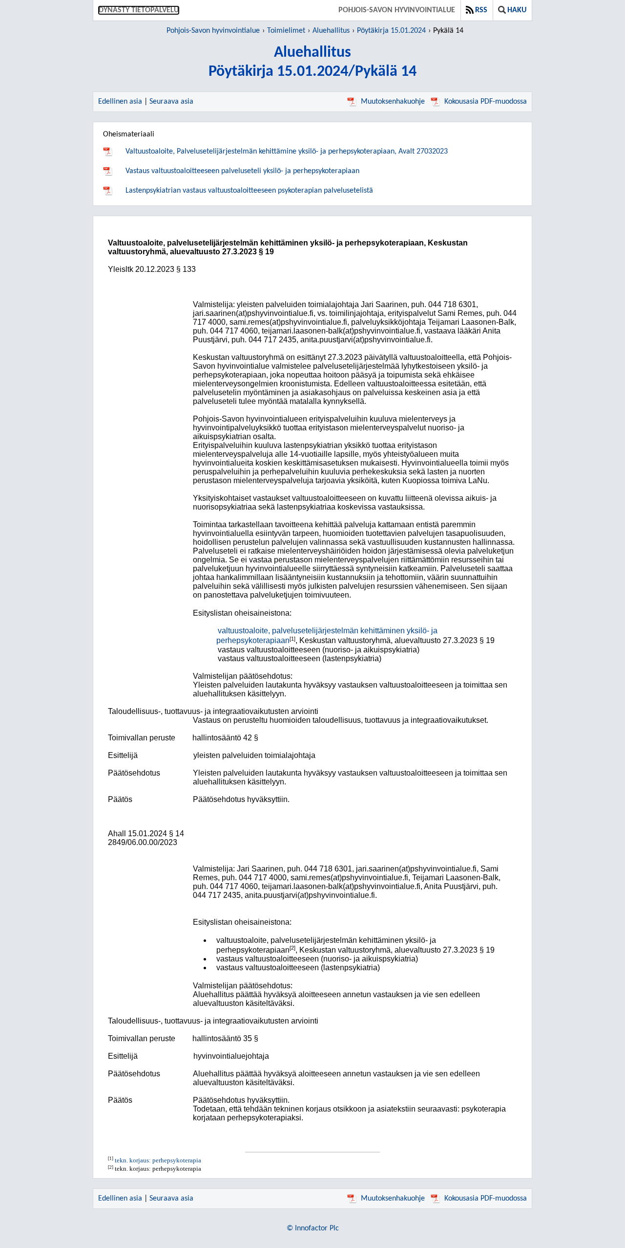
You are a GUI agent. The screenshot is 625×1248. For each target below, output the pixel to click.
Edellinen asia (120, 102)
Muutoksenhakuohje (393, 102)
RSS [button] (481, 10)
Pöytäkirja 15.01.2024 (391, 31)
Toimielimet (286, 31)
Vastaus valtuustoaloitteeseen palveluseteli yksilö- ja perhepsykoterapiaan (242, 171)
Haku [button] (516, 10)
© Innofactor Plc (313, 1228)
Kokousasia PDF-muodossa (485, 102)
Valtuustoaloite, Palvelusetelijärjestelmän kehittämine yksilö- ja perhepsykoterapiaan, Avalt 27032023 (286, 152)
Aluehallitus (331, 31)
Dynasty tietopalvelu (139, 10)
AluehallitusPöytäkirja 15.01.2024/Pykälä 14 (312, 62)
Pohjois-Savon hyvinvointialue (396, 10)
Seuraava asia (171, 102)
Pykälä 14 (448, 31)
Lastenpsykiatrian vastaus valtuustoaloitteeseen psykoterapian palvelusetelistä (249, 191)
